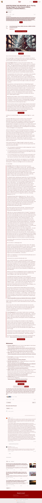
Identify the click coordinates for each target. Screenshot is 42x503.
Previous (9, 402)
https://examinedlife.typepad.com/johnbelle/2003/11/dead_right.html (21, 298)
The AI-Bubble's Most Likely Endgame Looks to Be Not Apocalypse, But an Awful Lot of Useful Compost (16, 481)
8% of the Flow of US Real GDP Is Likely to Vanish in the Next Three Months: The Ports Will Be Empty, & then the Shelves (16, 473)
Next (33, 402)
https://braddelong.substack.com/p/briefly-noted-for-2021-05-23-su (21, 348)
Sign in (39, 1)
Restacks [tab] (11, 408)
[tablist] (9, 408)
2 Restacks (15, 396)
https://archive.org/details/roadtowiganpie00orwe (18, 367)
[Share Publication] (32, 2)
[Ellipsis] (35, 418)
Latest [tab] (9, 461)
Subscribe (35, 1)
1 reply (10, 453)
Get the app (24, 500)
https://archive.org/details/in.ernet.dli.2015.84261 (17, 110)
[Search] (30, 2)
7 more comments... (8, 457)
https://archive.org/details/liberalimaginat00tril (17, 379)
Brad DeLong (11, 28)
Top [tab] (7, 461)
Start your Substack (19, 500)
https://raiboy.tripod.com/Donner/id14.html (16, 359)
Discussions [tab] (12, 461)
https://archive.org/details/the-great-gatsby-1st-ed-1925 (21, 336)
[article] (21, 467)
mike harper (9, 446)
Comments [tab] (8, 408)
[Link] (5, 343)
